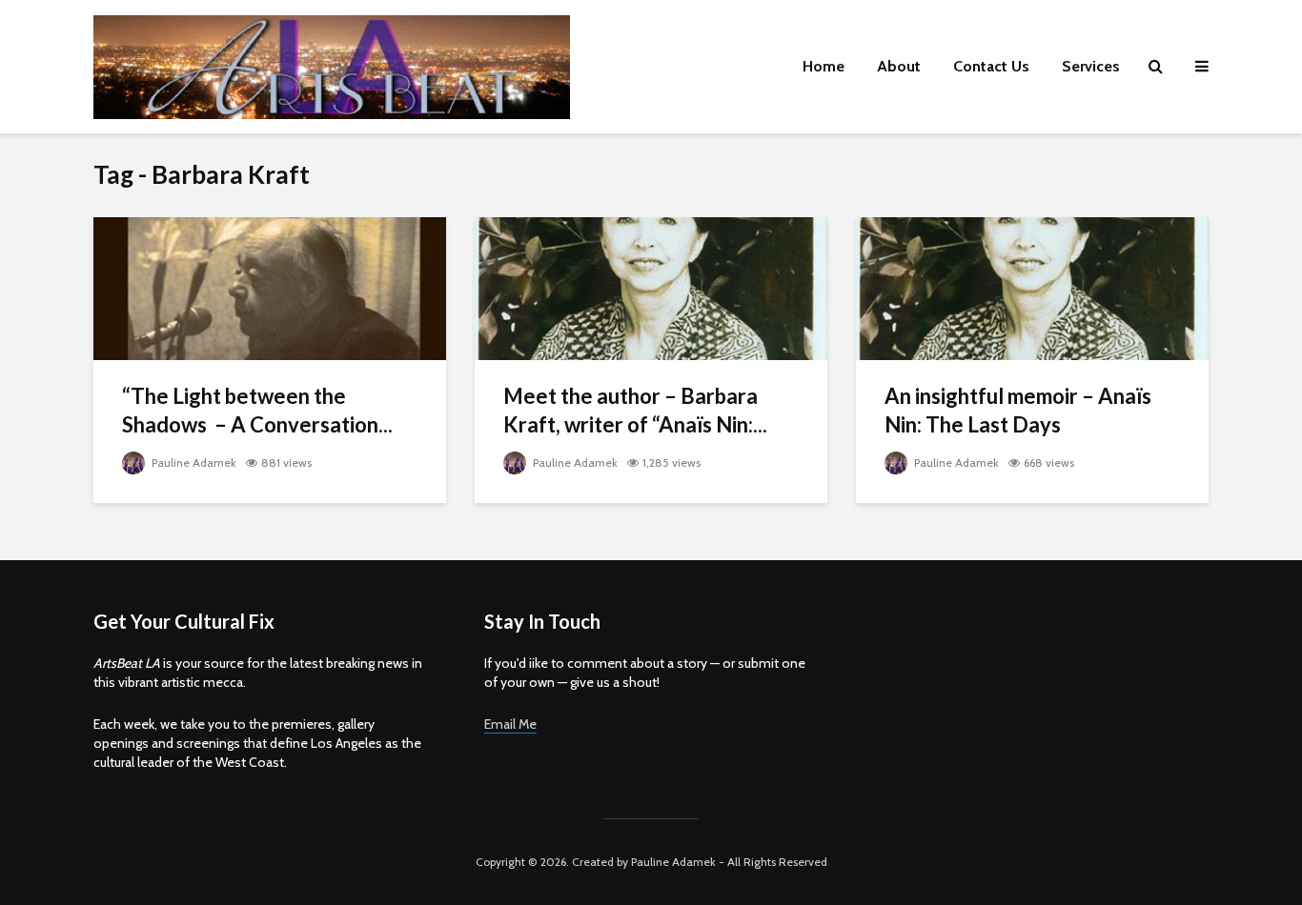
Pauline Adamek (192, 462)
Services (1091, 66)
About (899, 66)
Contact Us (991, 66)
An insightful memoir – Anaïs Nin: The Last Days (1018, 410)
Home (823, 66)
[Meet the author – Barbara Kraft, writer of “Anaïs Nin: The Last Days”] (651, 287)
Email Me (510, 724)
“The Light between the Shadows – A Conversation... (257, 410)
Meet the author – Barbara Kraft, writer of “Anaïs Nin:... (635, 410)
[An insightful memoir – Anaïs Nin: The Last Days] (1032, 287)
